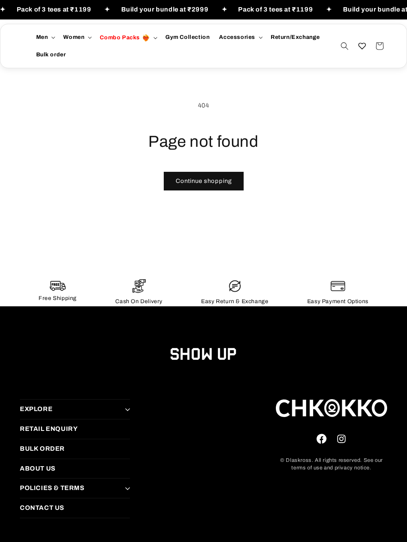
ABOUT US (38, 468)
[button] (45, 37)
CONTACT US (42, 507)
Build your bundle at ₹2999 (165, 9)
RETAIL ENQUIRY (49, 428)
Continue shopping (204, 181)
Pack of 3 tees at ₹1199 (54, 9)
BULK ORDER (42, 448)
